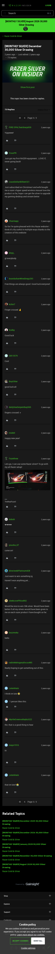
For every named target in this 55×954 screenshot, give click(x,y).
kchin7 (12, 304)
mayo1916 (14, 745)
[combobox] (27, 13)
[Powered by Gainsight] (27, 885)
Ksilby (12, 330)
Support (7, 912)
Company (7, 920)
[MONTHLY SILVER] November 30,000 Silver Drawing (27, 856)
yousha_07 (14, 545)
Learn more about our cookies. (31, 934)
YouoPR (12, 153)
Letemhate (14, 688)
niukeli (12, 432)
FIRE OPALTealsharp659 (20, 127)
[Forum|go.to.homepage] (19, 5)
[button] (3, 6)
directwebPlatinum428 (19, 570)
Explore (7, 904)
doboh (12, 519)
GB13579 (13, 355)
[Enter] (4, 13)
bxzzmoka (13, 632)
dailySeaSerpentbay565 (20, 407)
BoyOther (13, 381)
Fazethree (13, 458)
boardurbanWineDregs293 (21, 278)
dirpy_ (12, 252)
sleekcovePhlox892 (18, 600)
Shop (6, 896)
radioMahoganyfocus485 (20, 662)
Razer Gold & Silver (13, 36)
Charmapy (13, 221)
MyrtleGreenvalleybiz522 (20, 719)
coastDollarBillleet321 (19, 181)
